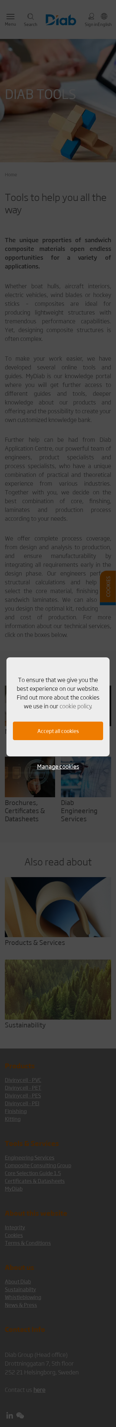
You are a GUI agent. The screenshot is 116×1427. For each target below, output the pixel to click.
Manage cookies (58, 766)
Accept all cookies (58, 731)
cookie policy (75, 705)
